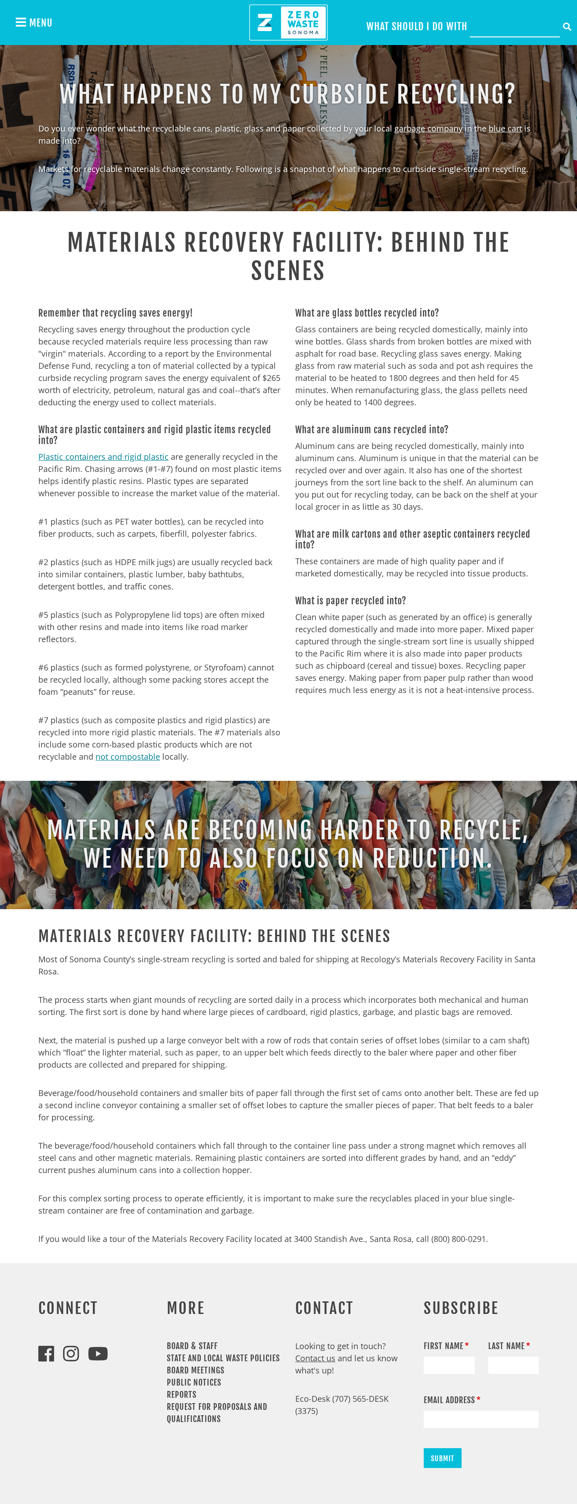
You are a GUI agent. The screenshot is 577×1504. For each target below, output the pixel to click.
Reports (182, 1395)
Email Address (449, 1400)
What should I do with (416, 26)
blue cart (505, 128)
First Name (443, 1346)
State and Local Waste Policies (223, 1358)
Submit (442, 1458)
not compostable (128, 756)
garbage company (428, 128)
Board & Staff (192, 1346)
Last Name (506, 1346)
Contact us (315, 1358)
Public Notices (194, 1382)
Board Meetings (195, 1370)
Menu (40, 23)
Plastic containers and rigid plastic (103, 456)
